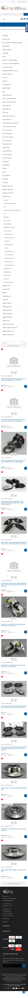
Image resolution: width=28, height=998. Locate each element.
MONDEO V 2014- (6, 285)
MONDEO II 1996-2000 (7, 189)
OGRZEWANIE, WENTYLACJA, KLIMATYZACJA (12, 210)
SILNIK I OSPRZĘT (6, 220)
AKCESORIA (5, 35)
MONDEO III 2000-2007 (7, 193)
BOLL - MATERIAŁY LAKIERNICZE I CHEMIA (12, 42)
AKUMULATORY (6, 39)
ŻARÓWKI (4, 81)
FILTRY (4, 206)
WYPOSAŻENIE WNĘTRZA (8, 282)
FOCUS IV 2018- (6, 147)
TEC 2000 (4, 77)
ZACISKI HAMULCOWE (8, 261)
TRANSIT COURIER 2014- (8, 334)
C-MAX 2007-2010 (6, 119)
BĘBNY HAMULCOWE (8, 234)
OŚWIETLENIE (6, 217)
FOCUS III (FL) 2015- (6, 144)
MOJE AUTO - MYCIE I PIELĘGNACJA (10, 63)
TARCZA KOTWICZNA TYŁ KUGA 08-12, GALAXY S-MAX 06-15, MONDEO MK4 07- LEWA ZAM (13, 379)
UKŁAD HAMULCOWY (7, 230)
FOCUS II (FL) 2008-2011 (8, 137)
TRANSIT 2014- (6, 320)
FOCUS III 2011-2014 (7, 140)
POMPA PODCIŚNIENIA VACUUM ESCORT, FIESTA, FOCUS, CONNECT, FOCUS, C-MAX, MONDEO (13, 461)
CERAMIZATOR (5, 46)
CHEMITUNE (5, 53)
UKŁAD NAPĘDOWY (7, 272)
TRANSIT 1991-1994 (6, 306)
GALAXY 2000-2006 (7, 154)
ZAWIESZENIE (6, 278)
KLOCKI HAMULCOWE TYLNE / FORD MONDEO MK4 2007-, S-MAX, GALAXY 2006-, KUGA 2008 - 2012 (14, 707)
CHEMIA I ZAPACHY (6, 49)
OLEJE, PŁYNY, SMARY (7, 67)
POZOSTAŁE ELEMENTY (9, 265)
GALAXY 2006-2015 (6, 158)
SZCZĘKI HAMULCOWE (9, 251)
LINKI (4, 213)
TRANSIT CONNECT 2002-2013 (9, 327)
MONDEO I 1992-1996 (7, 186)
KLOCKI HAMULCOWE (8, 244)
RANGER (4, 292)
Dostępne (13, 343)
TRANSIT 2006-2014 (7, 317)
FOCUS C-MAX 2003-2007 (8, 116)
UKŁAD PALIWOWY (7, 275)
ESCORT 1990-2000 (7, 95)
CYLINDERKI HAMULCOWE (9, 237)
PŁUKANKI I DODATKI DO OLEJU (9, 70)
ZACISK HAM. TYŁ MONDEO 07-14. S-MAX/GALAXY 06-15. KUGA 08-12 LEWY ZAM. (13, 666)
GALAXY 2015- (5, 161)
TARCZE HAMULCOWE (8, 254)
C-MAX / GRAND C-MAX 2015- (9, 126)
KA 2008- (4, 168)
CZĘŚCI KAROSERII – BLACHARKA (9, 203)
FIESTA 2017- (5, 112)
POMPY (6, 248)
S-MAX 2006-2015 (6, 296)
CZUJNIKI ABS (7, 241)
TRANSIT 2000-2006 (7, 313)
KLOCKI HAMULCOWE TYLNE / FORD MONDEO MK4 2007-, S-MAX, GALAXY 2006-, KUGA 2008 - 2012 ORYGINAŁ (14, 748)
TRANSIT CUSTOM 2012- (8, 324)
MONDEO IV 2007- (6, 196)
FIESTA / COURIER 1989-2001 (9, 98)
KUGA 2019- (5, 182)
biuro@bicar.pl (6, 918)
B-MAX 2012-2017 (6, 84)
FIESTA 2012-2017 (6, 109)
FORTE (4, 56)
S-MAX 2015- (5, 299)
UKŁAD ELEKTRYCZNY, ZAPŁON (9, 227)
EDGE (3, 91)
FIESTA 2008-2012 (6, 105)
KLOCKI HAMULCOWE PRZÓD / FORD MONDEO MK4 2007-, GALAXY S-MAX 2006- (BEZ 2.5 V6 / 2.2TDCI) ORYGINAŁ (14, 585)
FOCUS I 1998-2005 (6, 130)
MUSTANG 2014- (6, 289)
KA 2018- (4, 172)
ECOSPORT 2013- (6, 88)
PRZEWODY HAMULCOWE (9, 258)
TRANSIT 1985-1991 (6, 303)
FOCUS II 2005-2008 (7, 133)
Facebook (5, 921)
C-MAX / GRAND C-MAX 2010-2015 (10, 123)
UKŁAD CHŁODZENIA (7, 224)
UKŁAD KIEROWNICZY (7, 268)
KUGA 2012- (5, 179)
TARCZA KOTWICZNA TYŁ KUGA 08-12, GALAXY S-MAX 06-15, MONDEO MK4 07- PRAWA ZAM (13, 420)
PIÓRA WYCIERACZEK (7, 74)
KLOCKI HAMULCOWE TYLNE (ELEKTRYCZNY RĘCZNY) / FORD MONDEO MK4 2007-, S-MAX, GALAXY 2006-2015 (12, 503)
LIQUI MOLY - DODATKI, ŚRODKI (9, 60)
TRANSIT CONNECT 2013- (8, 331)
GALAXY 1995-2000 (6, 151)
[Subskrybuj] (23, 965)
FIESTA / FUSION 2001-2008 (8, 102)
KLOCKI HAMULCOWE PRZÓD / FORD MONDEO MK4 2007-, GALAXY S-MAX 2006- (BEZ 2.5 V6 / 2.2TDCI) (14, 543)
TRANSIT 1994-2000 (7, 310)
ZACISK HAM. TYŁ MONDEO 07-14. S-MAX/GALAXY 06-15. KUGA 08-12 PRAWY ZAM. (13, 625)
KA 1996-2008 (5, 165)
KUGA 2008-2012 (6, 175)
